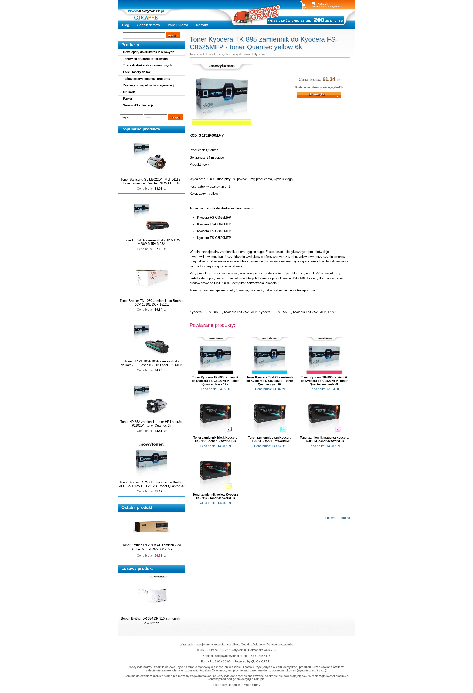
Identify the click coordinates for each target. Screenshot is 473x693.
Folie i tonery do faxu (137, 72)
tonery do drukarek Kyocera (248, 54)
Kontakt (202, 25)
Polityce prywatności (280, 644)
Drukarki (129, 92)
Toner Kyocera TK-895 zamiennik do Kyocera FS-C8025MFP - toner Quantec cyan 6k (269, 381)
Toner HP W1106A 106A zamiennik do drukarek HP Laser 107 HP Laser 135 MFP (151, 363)
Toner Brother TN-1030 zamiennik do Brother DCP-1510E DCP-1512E (151, 302)
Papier (127, 98)
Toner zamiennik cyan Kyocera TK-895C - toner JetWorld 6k (269, 439)
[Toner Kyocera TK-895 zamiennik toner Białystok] (222, 125)
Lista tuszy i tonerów (226, 684)
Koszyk (322, 3)
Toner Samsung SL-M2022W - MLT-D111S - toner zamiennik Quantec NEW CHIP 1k (152, 181)
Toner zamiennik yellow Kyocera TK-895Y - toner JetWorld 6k (215, 496)
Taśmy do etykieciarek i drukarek (146, 79)
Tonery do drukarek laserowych (145, 59)
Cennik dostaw (148, 25)
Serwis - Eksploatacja (138, 105)
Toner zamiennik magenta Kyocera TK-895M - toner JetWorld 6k (324, 439)
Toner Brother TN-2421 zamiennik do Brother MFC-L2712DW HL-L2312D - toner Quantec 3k (151, 484)
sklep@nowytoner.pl (228, 655)
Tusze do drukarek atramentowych (147, 65)
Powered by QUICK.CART (251, 661)
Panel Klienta (178, 25)
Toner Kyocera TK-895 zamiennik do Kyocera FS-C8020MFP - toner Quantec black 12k (215, 381)
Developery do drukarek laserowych (148, 52)
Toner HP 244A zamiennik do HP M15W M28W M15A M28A (151, 242)
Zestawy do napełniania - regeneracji (148, 85)
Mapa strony (252, 684)
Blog (125, 25)
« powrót (330, 518)
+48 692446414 (259, 655)
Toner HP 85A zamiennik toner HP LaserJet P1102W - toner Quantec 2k (151, 423)
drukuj (345, 518)
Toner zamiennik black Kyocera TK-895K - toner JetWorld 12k (215, 439)
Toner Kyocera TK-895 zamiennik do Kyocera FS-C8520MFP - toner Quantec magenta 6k (324, 381)
